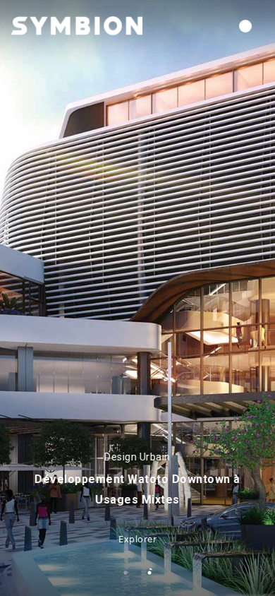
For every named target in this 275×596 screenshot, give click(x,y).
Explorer (137, 538)
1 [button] (125, 573)
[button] (245, 26)
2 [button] (149, 573)
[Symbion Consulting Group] (77, 25)
